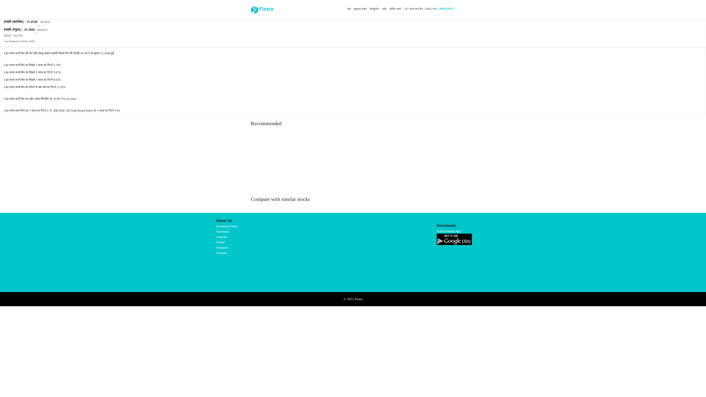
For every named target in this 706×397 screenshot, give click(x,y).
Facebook (222, 231)
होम (349, 8)
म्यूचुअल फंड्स (360, 8)
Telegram (222, 247)
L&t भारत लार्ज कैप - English (420, 8)
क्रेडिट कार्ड (395, 8)
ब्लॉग (384, 8)
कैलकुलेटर (374, 8)
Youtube (221, 253)
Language (445, 8)
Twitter (220, 242)
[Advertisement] (353, 165)
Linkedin (221, 237)
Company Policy (227, 226)
